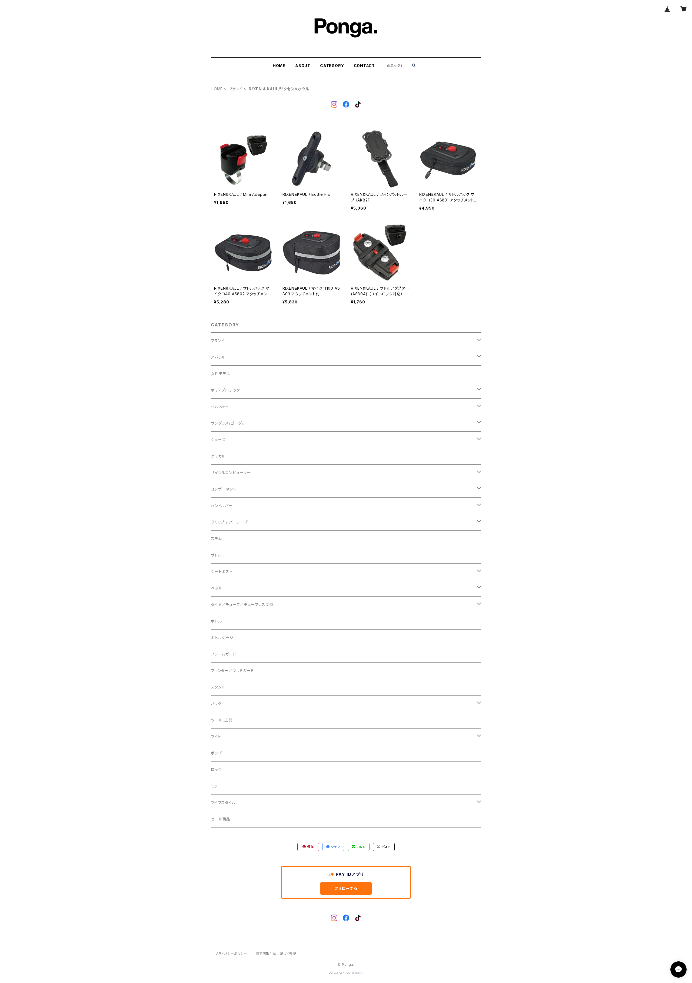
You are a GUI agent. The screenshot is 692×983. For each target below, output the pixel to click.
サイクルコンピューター (231, 472)
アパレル (218, 357)
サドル (216, 555)
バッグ (216, 703)
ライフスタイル (223, 802)
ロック (216, 769)
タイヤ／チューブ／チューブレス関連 (242, 604)
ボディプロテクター (227, 390)
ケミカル (218, 456)
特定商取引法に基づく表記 (276, 954)
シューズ (218, 439)
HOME (279, 65)
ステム (216, 538)
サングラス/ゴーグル (228, 423)
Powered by (340, 973)
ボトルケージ (222, 637)
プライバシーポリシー (231, 954)
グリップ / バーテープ (229, 522)
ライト (216, 736)
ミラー (216, 786)
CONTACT (364, 65)
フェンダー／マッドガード (232, 670)
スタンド (218, 687)
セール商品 (220, 819)
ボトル (216, 621)
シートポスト (221, 571)
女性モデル (220, 373)
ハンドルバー (222, 505)
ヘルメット (219, 406)
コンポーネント (223, 489)
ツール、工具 (221, 720)
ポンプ (216, 753)
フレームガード (223, 654)
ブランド (235, 89)
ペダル (216, 588)
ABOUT (302, 65)
